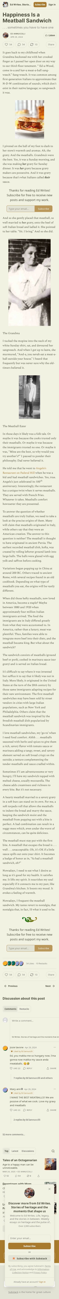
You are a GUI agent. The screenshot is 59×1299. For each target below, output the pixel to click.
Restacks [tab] (24, 1008)
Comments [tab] (10, 1008)
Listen (52, 35)
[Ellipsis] (54, 1047)
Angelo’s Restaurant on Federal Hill (24, 470)
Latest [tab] (15, 1151)
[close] (49, 1189)
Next (48, 986)
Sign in (52, 4)
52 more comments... (14, 1134)
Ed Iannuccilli (17, 34)
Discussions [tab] (28, 1151)
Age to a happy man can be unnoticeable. (18, 1166)
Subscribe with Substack (32, 1258)
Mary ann (15, 1089)
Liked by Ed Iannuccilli (23, 1051)
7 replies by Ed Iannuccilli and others (33, 1078)
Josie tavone (16, 1047)
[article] (29, 1168)
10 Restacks (41, 963)
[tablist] (17, 1009)
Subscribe (40, 4)
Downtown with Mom (17, 1184)
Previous (12, 986)
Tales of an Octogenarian (20, 1160)
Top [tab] (6, 1151)
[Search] (53, 1151)
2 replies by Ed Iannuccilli (27, 1119)
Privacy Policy (40, 1272)
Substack (13, 1292)
